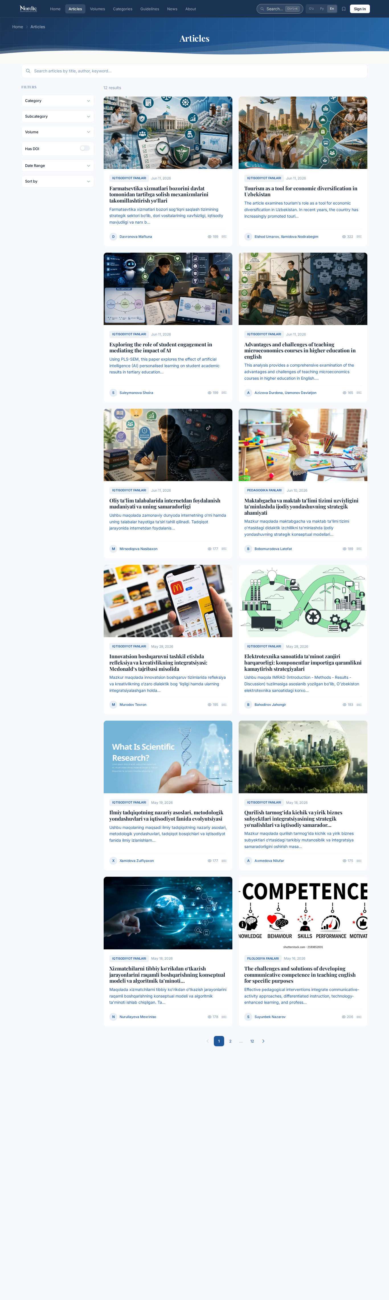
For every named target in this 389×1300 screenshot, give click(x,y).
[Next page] (263, 1041)
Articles (75, 9)
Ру (322, 9)
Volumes (97, 9)
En (332, 9)
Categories (122, 9)
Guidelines (149, 9)
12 (252, 1041)
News (172, 9)
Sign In (360, 9)
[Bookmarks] (344, 9)
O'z (311, 9)
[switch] (85, 148)
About (190, 9)
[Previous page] (207, 1041)
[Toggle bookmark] (225, 103)
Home (55, 9)
